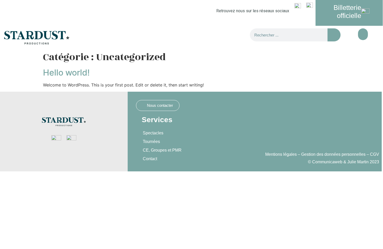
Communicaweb (327, 162)
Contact (150, 159)
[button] (363, 34)
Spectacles (153, 133)
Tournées (151, 141)
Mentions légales (281, 154)
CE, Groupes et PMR (162, 150)
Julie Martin (358, 162)
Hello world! (66, 72)
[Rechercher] (334, 34)
